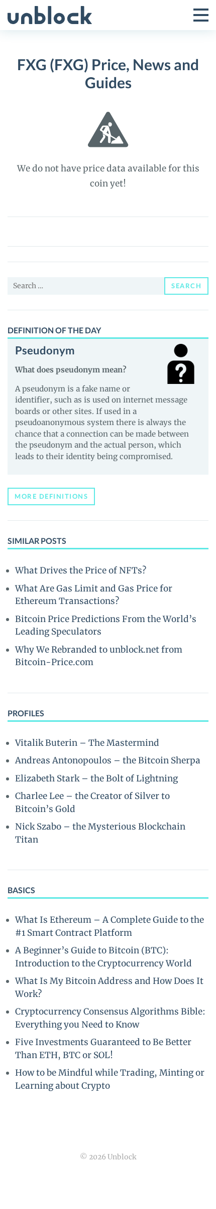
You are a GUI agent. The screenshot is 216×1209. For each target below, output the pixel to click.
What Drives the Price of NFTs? (80, 570)
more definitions (51, 496)
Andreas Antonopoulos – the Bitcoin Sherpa (107, 760)
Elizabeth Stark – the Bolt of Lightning (96, 778)
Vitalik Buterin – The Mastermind (87, 742)
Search (186, 286)
